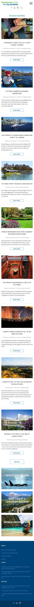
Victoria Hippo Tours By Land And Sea (17, 184)
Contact (3, 559)
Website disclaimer (6, 556)
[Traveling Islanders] (17, 3)
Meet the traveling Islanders (8, 550)
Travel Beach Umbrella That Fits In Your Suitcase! (14, 590)
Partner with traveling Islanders (9, 553)
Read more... (17, 60)
